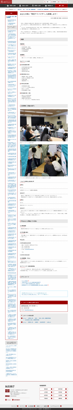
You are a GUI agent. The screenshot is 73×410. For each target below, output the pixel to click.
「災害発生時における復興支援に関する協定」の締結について (12, 328)
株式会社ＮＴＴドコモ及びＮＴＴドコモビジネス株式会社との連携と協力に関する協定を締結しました (12, 100)
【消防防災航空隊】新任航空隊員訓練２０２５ (12, 159)
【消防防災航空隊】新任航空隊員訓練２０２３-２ (12, 244)
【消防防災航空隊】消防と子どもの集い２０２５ (12, 154)
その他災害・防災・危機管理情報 (42, 9)
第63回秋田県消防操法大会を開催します (12, 31)
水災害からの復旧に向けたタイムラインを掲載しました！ (12, 224)
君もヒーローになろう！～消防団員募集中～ (12, 51)
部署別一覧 (30, 322)
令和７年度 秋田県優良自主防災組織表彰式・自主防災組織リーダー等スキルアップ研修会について (12, 77)
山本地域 (46, 392)
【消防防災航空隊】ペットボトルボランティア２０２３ (12, 257)
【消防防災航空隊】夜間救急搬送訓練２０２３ (12, 241)
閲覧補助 (54, 1)
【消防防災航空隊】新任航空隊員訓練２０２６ (12, 68)
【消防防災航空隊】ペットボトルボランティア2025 (12, 173)
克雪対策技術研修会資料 (12, 272)
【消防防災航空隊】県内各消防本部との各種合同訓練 (12, 150)
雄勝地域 (60, 398)
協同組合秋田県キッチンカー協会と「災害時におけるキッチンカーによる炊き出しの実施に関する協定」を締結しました (12, 144)
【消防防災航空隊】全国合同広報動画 (12, 251)
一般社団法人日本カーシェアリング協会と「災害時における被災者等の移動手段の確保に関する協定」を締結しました (12, 185)
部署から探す (38, 5)
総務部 (36, 322)
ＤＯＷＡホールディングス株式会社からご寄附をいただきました (12, 215)
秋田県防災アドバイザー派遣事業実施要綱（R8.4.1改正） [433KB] (34, 285)
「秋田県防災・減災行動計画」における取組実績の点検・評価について (12, 265)
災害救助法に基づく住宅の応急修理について (12, 96)
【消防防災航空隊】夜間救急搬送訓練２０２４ (12, 178)
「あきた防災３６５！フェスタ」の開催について (12, 45)
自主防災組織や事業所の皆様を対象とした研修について (12, 324)
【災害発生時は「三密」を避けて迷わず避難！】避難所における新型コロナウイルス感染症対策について (12, 306)
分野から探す (13, 5)
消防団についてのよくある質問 (12, 140)
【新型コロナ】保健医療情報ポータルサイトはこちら (12, 220)
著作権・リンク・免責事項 (42, 406)
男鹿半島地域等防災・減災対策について (12, 166)
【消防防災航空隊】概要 (12, 156)
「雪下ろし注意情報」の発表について (12, 93)
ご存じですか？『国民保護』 (12, 287)
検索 (47, 1)
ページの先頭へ (70, 407)
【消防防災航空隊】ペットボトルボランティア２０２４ (12, 211)
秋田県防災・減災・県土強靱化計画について (12, 65)
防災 (63, 5)
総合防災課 (42, 322)
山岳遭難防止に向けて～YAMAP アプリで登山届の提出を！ (12, 131)
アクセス (9, 399)
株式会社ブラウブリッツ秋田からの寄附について (12, 262)
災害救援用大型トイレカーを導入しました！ (12, 128)
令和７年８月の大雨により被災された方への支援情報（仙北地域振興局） (12, 116)
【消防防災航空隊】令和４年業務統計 (12, 248)
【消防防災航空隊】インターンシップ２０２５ (12, 113)
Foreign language (64, 1)
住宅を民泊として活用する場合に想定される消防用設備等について (12, 71)
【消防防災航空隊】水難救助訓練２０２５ (12, 125)
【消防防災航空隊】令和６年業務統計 (12, 163)
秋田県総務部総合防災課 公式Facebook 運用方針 (12, 42)
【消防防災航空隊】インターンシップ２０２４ (12, 181)
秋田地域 (60, 392)
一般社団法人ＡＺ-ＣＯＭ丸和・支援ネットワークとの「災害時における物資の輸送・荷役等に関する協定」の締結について (12, 277)
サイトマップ (14, 406)
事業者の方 (50, 5)
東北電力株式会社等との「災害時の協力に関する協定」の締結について (12, 300)
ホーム (14, 9)
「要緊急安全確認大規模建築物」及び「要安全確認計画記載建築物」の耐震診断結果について (12, 283)
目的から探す (25, 5)
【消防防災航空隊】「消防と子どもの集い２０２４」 (12, 194)
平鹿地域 (46, 398)
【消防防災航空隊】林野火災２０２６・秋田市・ (12, 54)
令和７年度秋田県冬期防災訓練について (12, 82)
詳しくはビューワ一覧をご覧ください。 (29, 294)
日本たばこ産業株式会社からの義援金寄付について (12, 291)
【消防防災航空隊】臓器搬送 (12, 201)
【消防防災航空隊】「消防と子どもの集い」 (12, 238)
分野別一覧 (19, 9)
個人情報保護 (31, 406)
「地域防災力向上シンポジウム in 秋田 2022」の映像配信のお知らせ (12, 269)
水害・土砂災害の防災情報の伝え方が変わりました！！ (12, 311)
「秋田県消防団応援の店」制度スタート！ (11, 105)
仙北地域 (60, 395)
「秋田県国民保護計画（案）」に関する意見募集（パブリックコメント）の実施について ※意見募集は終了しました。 (12, 37)
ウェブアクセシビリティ (55, 406)
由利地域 (46, 395)
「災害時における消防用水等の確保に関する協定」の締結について (12, 315)
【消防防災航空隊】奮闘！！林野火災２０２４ (12, 198)
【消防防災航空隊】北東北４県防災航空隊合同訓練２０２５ (12, 121)
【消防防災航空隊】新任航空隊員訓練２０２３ (12, 254)
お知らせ (49, 322)
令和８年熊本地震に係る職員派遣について (12, 20)
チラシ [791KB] (25, 280)
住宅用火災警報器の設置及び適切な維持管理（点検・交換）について (12, 136)
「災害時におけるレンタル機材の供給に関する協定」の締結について (12, 332)
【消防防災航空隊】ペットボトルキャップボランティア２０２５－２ (12, 85)
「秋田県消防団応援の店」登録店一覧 (11, 24)
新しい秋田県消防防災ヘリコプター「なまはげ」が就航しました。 (12, 337)
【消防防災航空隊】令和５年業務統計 (12, 208)
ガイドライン (22, 406)
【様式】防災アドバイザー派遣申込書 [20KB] (30, 282)
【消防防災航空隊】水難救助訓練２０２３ (12, 235)
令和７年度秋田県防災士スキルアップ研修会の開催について (12, 109)
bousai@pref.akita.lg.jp (29, 249)
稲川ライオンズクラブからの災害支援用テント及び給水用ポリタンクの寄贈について (12, 296)
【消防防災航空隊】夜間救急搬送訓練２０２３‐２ (12, 228)
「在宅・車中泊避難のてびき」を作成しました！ (11, 355)
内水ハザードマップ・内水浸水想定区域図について (12, 169)
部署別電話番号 (17, 399)
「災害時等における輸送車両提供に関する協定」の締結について (12, 320)
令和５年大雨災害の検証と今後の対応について (12, 190)
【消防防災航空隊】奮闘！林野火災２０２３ (11, 231)
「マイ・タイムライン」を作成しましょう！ (12, 57)
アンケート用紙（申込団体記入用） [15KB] (30, 283)
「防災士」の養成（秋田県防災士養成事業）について (12, 60)
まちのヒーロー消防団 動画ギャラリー (12, 89)
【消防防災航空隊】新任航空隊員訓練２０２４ (12, 204)
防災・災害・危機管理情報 (30, 9)
